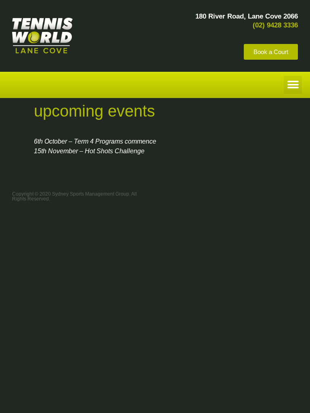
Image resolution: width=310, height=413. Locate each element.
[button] (293, 85)
